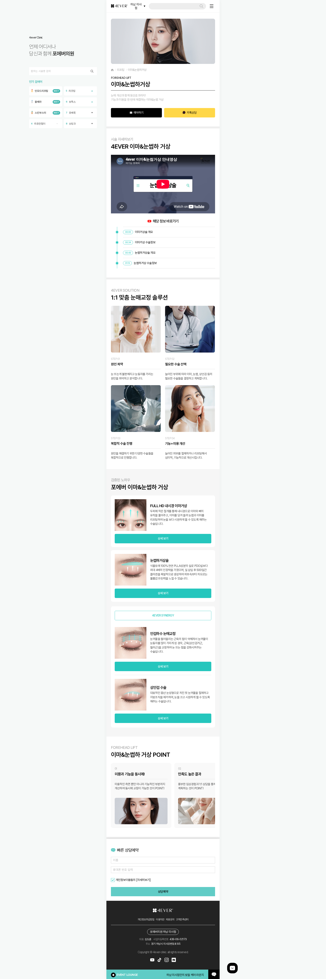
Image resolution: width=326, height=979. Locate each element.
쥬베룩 (71, 112)
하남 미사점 (136, 6)
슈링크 (71, 123)
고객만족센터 (182, 919)
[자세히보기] (143, 880)
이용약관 (160, 919)
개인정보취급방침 (146, 919)
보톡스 (71, 101)
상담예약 (163, 891)
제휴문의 (170, 919)
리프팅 (70, 90)
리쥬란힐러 (38, 123)
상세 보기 (163, 538)
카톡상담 (192, 112)
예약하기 (139, 112)
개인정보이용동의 (126, 880)
